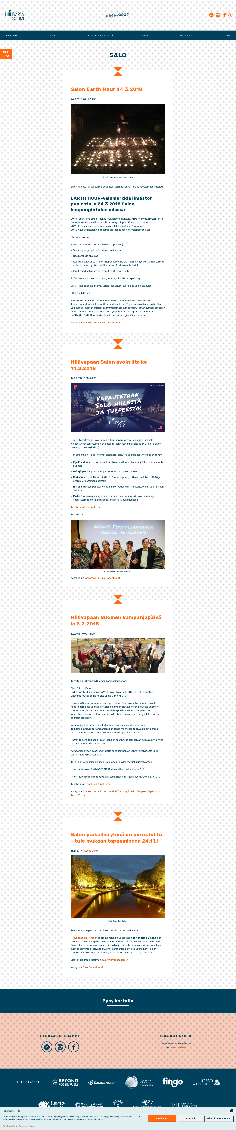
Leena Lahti (91, 850)
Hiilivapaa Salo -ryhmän (84, 937)
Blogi (52, 35)
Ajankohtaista (91, 322)
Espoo (103, 791)
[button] (232, 1111)
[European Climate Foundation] (138, 1082)
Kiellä (190, 1118)
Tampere (141, 791)
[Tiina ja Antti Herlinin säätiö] (184, 1104)
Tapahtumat (12, 35)
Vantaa (82, 795)
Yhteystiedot (187, 35)
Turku (74, 795)
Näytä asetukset (219, 1118)
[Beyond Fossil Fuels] (64, 1082)
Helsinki (112, 791)
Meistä (145, 35)
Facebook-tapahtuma (98, 784)
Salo (102, 322)
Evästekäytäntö (10, 1126)
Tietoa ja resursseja (98, 35)
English (228, 35)
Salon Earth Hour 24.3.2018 (107, 89)
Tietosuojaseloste (27, 1126)
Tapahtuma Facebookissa (85, 507)
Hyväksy (162, 1118)
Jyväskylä (123, 791)
